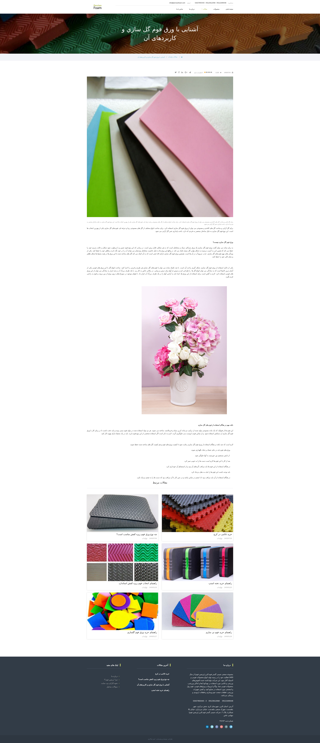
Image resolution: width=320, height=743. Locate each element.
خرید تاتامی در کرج (162, 674)
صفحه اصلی (229, 9)
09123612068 (210, 3)
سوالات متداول (112, 687)
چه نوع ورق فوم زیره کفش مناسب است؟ (153, 679)
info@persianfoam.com (177, 3)
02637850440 (199, 3)
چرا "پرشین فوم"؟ (111, 680)
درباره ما (114, 676)
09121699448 (221, 3)
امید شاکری (151, 739)
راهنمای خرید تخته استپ (160, 690)
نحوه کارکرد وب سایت (109, 683)
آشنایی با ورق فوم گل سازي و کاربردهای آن (153, 685)
